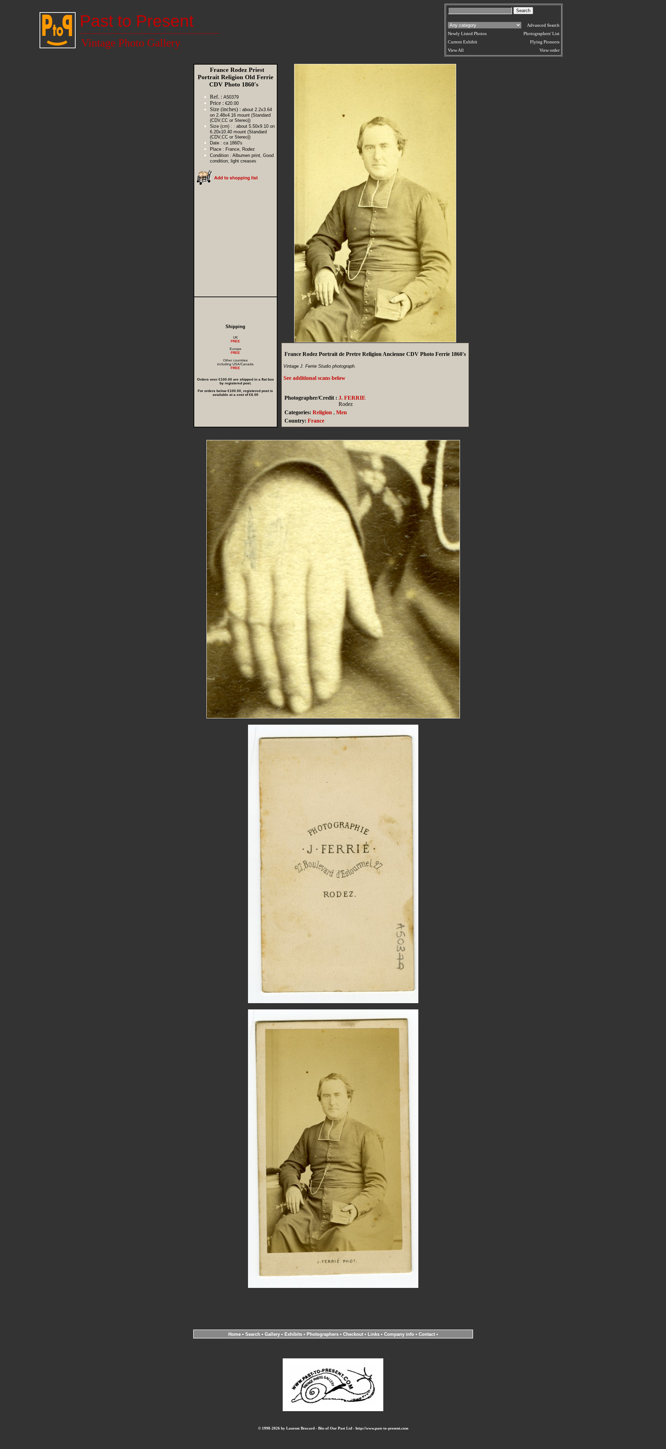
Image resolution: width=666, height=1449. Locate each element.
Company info (400, 1334)
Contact (427, 1334)
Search (252, 1334)
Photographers (323, 1334)
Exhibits (293, 1334)
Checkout (353, 1334)
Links (373, 1334)
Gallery (272, 1334)
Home (234, 1334)
